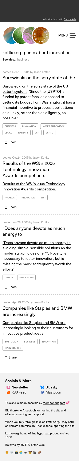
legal (8, 132)
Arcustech (29, 410)
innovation (29, 126)
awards (10, 197)
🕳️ (25, 452)
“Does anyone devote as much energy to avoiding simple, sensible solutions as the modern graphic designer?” (37, 248)
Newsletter (20, 387)
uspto (49, 132)
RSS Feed (19, 392)
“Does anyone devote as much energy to (34, 230)
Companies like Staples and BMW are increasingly (37, 310)
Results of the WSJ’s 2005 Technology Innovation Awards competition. (29, 168)
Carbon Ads (70, 19)
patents (23, 132)
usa (37, 132)
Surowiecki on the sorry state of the (39, 77)
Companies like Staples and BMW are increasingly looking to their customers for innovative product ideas (38, 327)
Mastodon (53, 392)
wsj (43, 197)
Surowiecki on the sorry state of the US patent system (35, 88)
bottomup (11, 341)
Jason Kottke (42, 72)
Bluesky (52, 387)
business (23, 59)
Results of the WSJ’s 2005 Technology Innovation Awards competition (34, 186)
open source (13, 348)
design (9, 277)
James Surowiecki (53, 126)
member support (54, 402)
